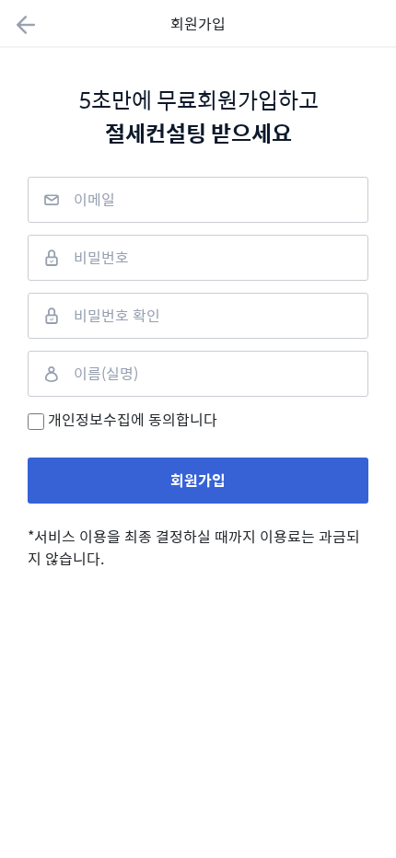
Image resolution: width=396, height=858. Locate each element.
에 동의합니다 (132, 420)
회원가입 (198, 480)
